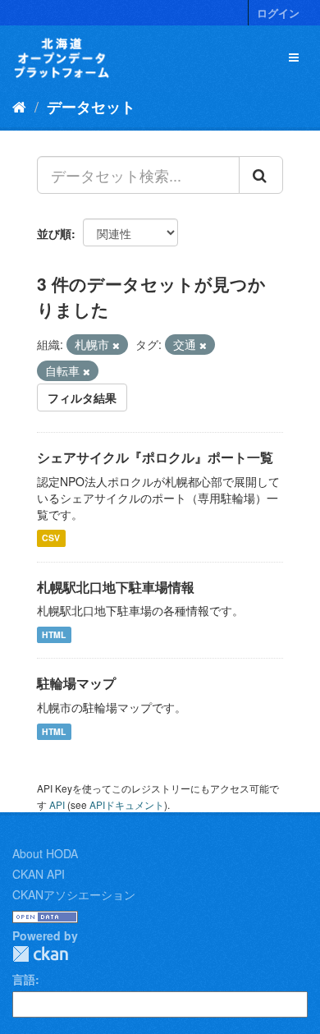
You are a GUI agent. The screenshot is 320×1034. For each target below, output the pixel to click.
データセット (91, 106)
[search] (261, 175)
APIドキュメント (126, 804)
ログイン (278, 13)
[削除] (116, 345)
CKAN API (38, 874)
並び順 (54, 233)
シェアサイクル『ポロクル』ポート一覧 (155, 457)
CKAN (40, 954)
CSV (51, 538)
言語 (23, 979)
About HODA (45, 853)
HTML (54, 634)
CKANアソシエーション (73, 894)
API (57, 804)
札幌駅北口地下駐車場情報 (115, 586)
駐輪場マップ (76, 682)
